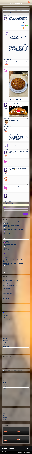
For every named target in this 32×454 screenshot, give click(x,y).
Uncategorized (5, 419)
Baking (4, 413)
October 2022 (5, 378)
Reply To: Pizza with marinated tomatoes (9, 267)
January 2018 (5, 384)
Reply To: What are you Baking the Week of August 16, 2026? (13, 233)
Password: (5, 209)
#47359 (27, 149)
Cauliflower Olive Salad (6, 290)
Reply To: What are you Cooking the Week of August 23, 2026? (13, 229)
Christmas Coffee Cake (6, 295)
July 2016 (4, 401)
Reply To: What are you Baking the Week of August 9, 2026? (13, 259)
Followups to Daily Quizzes (7, 323)
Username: (5, 207)
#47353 (27, 118)
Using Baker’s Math (6, 360)
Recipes (4, 317)
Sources (4, 348)
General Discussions (6, 315)
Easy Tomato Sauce (6, 301)
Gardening (4, 344)
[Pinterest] (25, 25)
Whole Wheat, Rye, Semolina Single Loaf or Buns (10, 280)
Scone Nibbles (5, 291)
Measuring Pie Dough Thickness (21, 441)
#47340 (27, 59)
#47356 (27, 126)
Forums (6, 9)
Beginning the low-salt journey (7, 367)
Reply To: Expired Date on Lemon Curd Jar (10, 252)
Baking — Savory (5, 338)
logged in (13, 99)
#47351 (27, 101)
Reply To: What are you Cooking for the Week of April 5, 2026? (13, 221)
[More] (23, 27)
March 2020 (5, 382)
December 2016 (5, 392)
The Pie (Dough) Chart (8, 441)
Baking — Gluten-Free (6, 332)
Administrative (5, 411)
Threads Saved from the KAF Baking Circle (9, 352)
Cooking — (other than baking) (7, 321)
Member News (5, 325)
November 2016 (5, 394)
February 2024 (5, 376)
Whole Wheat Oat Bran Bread (7, 283)
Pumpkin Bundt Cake (6, 298)
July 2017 (4, 388)
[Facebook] (21, 25)
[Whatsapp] (27, 25)
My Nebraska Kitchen (16, 2)
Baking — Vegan (5, 340)
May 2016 (4, 405)
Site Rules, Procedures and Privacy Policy (24, 452)
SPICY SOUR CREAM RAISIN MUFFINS (9, 296)
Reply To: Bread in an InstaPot (8, 240)
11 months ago (17, 10)
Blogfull (13, 451)
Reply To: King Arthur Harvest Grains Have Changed (11, 255)
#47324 (27, 15)
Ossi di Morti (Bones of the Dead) (8, 293)
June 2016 (4, 403)
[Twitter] (23, 25)
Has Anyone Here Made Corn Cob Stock (9, 244)
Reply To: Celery (5, 248)
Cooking (4, 415)
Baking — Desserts (6, 334)
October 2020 (5, 380)
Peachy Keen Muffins (6, 300)
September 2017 (5, 386)
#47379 (27, 184)
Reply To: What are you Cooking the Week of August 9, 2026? (13, 263)
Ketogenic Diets (5, 358)
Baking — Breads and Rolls (10, 9)
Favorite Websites (6, 342)
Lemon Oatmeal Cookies (6, 288)
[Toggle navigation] (3, 2)
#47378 (27, 175)
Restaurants (5, 417)
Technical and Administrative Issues (8, 350)
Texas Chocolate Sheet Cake (7, 278)
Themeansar (4, 452)
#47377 (27, 166)
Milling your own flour (6, 346)
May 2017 (4, 390)
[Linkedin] (24, 25)
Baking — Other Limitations (7, 336)
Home (3, 9)
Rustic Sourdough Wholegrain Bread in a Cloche (10, 285)
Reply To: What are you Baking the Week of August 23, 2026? (13, 225)
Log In (25, 213)
